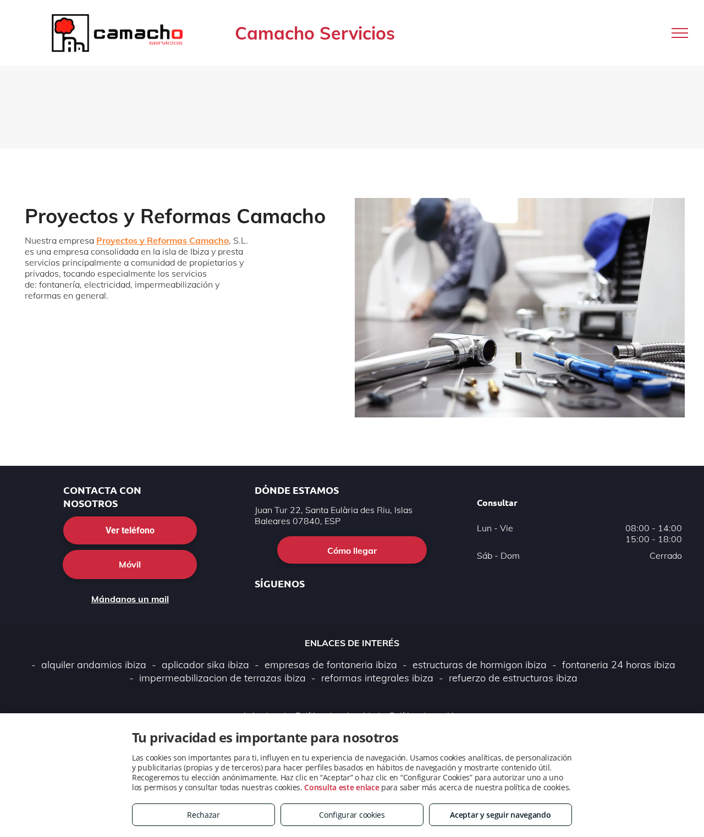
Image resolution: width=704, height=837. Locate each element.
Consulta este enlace (341, 787)
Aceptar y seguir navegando (500, 815)
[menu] (680, 33)
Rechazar (203, 815)
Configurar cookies (352, 815)
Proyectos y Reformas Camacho (162, 240)
